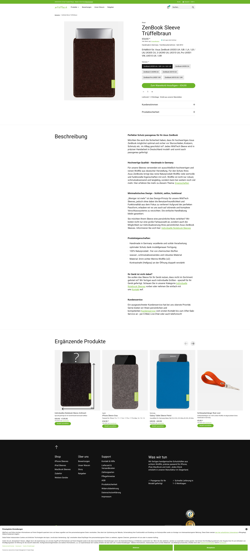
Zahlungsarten (108, 472)
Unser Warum (99, 7)
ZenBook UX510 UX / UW (174, 77)
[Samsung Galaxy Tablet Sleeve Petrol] (172, 380)
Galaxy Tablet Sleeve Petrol (160, 415)
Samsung (152, 413)
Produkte (74, 7)
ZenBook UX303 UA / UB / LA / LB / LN (157, 66)
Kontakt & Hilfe (108, 461)
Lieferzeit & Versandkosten (108, 467)
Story (80, 469)
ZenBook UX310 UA (170, 72)
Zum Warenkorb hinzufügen (169, 85)
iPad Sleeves (60, 465)
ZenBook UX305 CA (182, 66)
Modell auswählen (63, 424)
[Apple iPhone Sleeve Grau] (125, 380)
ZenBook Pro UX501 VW (152, 77)
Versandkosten (155, 41)
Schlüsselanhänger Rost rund (208, 413)
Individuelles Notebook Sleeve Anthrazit (70, 413)
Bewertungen (89, 2)
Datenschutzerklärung (111, 492)
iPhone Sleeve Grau (110, 415)
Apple (104, 413)
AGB (103, 480)
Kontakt (135, 289)
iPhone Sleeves (61, 461)
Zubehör (58, 473)
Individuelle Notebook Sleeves (176, 228)
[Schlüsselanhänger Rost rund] (220, 380)
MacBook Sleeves (63, 469)
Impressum (106, 496)
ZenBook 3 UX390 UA (151, 72)
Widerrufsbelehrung (110, 488)
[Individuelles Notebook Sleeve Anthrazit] (77, 380)
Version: (145, 62)
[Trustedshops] (190, 518)
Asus (144, 22)
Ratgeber (110, 7)
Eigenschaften (182, 183)
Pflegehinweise (108, 476)
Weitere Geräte (61, 477)
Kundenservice (148, 311)
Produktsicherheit (109, 484)
